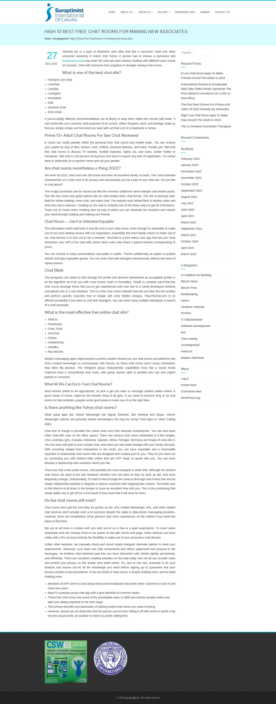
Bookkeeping (189, 294)
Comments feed (191, 391)
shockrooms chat (73, 60)
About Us (126, 12)
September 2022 (191, 190)
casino (185, 300)
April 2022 (187, 216)
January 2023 (189, 165)
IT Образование (191, 319)
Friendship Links (185, 12)
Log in (185, 378)
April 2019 (187, 247)
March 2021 (188, 235)
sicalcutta (130, 697)
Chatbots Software (193, 307)
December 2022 (191, 171)
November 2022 (191, 177)
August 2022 (189, 196)
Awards (205, 12)
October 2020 (189, 241)
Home (111, 12)
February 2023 (190, 158)
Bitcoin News (189, 281)
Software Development (195, 326)
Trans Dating (189, 338)
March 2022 (188, 222)
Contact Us (222, 12)
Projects (145, 12)
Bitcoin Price (189, 287)
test (183, 332)
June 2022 (187, 209)
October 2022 (189, 184)
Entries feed (188, 385)
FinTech (186, 313)
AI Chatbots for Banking (196, 275)
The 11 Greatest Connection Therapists (206, 126)
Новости (186, 351)
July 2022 (187, 203)
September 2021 (191, 228)
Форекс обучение (192, 357)
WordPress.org (190, 397)
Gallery (162, 12)
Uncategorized (60, 38)
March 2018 (188, 254)
